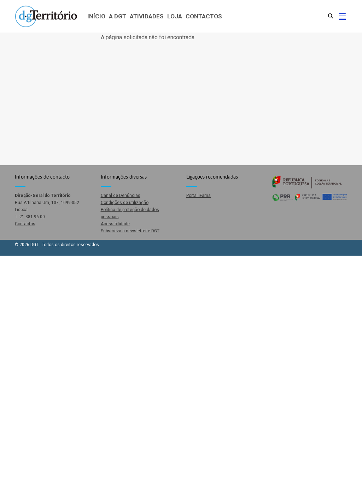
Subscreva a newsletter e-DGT (130, 230)
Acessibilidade (115, 223)
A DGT (117, 16)
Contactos (204, 16)
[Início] (46, 16)
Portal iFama (198, 195)
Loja (174, 16)
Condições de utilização (124, 202)
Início (96, 16)
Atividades (147, 16)
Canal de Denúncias (120, 195)
